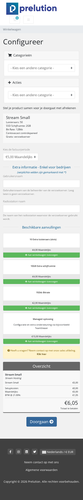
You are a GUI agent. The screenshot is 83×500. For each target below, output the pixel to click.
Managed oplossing (42, 318)
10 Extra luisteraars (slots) (42, 239)
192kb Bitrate (42, 292)
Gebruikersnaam (13, 176)
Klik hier (41, 354)
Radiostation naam (14, 201)
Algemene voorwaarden (42, 470)
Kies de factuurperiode (16, 149)
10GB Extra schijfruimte (42, 265)
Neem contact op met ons (41, 462)
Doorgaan (39, 421)
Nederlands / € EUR (59, 452)
